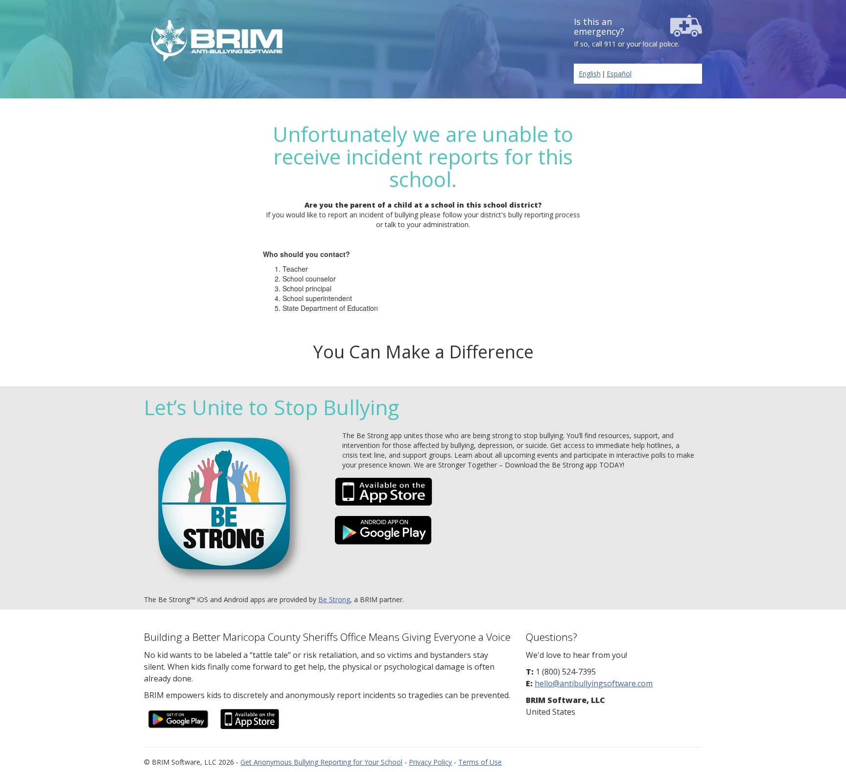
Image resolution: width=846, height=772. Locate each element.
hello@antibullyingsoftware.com (594, 683)
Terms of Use (480, 762)
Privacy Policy (430, 762)
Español (619, 73)
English (590, 73)
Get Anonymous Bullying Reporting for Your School (321, 762)
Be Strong (334, 599)
